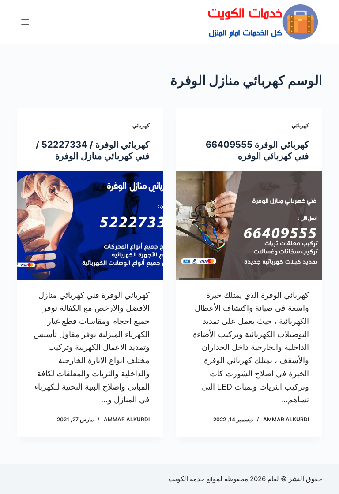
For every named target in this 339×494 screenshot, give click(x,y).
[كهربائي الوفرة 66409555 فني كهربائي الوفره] (249, 225)
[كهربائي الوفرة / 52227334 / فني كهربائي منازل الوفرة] (90, 225)
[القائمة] (25, 22)
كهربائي (300, 125)
